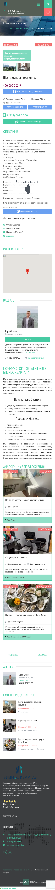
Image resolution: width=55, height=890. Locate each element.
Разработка (7, 870)
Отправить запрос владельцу (29, 122)
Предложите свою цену (29, 211)
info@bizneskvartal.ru (36, 358)
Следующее (42, 655)
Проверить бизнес (40, 107)
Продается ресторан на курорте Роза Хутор (26, 615)
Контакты (27, 339)
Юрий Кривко (11, 331)
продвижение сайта (22, 870)
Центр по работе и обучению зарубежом (24, 500)
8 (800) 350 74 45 (17, 10)
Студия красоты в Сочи (16, 557)
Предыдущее (13, 655)
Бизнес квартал (16, 28)
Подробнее (30, 352)
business (27, 28)
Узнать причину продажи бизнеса (29, 91)
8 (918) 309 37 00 (17, 115)
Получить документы (15, 107)
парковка (10, 236)
